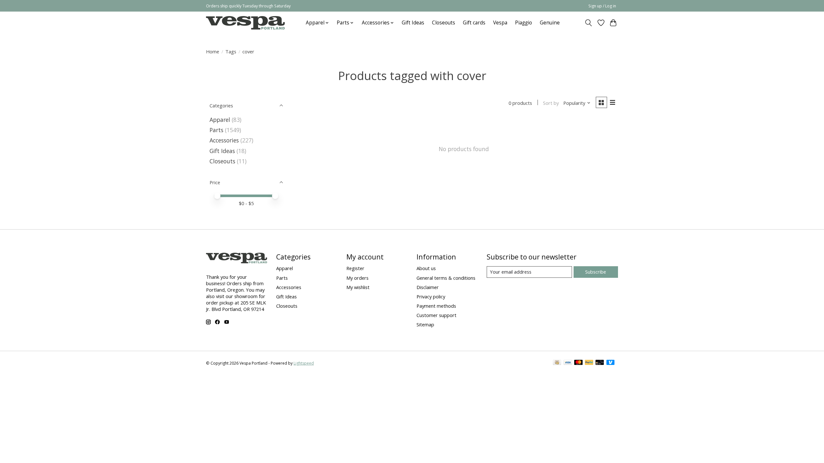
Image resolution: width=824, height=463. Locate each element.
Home (212, 51)
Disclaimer (428, 287)
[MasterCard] (578, 363)
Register (355, 268)
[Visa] (568, 363)
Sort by (551, 103)
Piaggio (523, 22)
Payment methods (436, 306)
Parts (216, 130)
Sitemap (425, 324)
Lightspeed (304, 363)
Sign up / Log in (602, 6)
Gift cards (474, 22)
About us (426, 268)
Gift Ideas (413, 22)
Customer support (436, 315)
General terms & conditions (446, 278)
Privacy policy (431, 296)
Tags (230, 51)
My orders (357, 278)
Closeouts (443, 22)
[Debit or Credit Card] (599, 363)
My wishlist (358, 287)
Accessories (224, 140)
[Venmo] (610, 363)
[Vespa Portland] (245, 23)
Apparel (220, 119)
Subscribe (595, 271)
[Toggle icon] (588, 23)
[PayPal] (589, 363)
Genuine (550, 22)
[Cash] (557, 363)
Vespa (500, 22)
